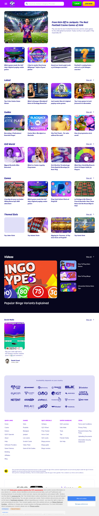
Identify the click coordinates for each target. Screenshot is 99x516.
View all (89, 80)
